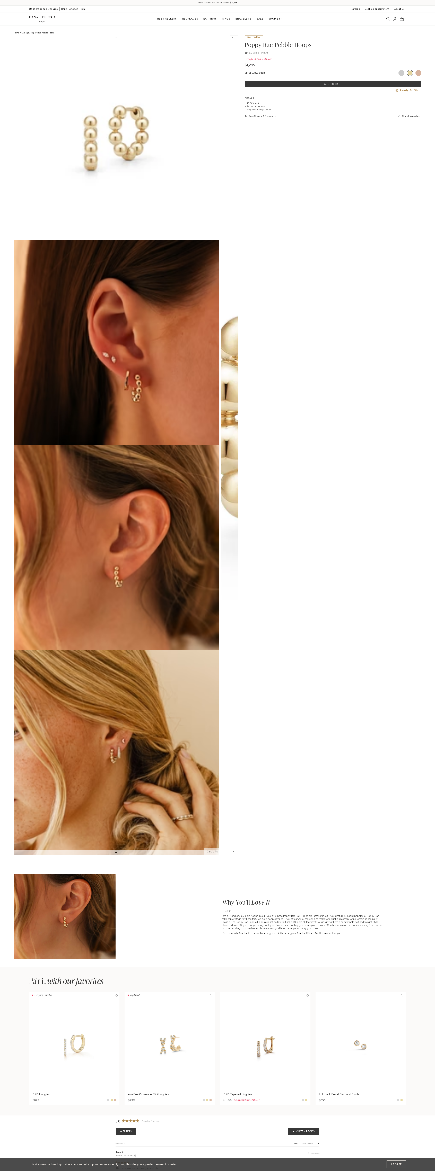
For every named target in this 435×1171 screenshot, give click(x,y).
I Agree (396, 1164)
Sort (296, 1143)
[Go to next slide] (116, 852)
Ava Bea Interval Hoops (327, 933)
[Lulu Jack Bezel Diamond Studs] (361, 1041)
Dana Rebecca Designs (43, 9)
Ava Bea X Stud (305, 933)
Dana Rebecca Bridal (73, 9)
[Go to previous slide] (116, 37)
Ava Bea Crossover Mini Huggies (257, 933)
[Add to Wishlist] (116, 995)
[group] (74, 1048)
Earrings (25, 33)
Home (16, 33)
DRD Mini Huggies (286, 933)
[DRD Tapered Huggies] (265, 1041)
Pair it (66, 981)
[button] (256, 53)
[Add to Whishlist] (234, 38)
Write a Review (307, 1132)
